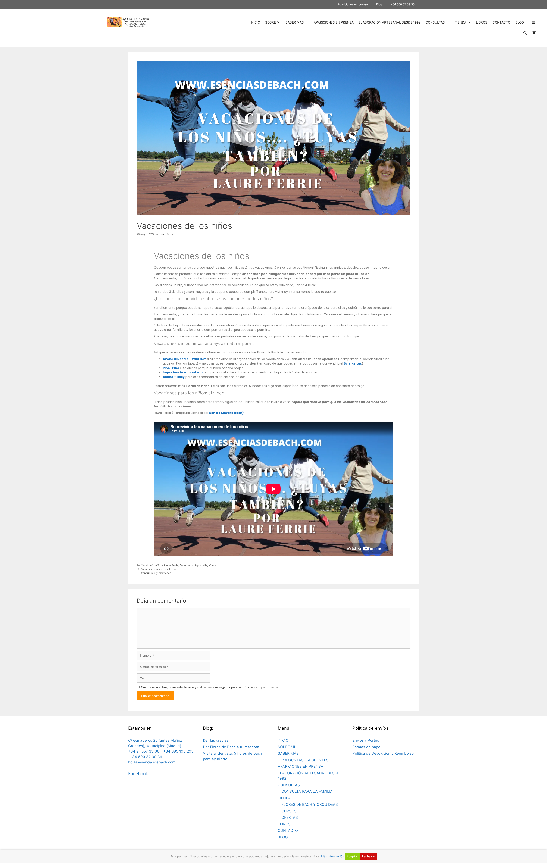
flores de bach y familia (193, 565)
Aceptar (352, 856)
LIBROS (481, 22)
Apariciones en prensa (353, 4)
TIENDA (460, 22)
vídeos (212, 565)
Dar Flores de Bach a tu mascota (231, 747)
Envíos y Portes (366, 740)
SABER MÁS (294, 22)
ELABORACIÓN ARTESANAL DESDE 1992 (390, 22)
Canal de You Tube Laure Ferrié (159, 565)
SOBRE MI (272, 22)
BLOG (519, 22)
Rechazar (368, 856)
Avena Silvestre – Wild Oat (184, 359)
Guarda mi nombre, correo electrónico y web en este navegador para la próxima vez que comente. (210, 687)
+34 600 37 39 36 (403, 4)
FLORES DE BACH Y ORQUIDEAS (309, 804)
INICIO (255, 22)
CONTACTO (501, 22)
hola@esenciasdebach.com (151, 762)
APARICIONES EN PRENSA (334, 22)
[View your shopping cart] (534, 33)
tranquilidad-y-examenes (156, 573)
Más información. (333, 856)
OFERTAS (289, 817)
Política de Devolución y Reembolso (383, 753)
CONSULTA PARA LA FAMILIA (307, 791)
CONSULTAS (435, 22)
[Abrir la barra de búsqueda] (525, 33)
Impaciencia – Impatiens (183, 372)
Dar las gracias (215, 740)
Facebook (138, 773)
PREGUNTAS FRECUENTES (304, 760)
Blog (379, 4)
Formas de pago (366, 747)
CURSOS (289, 811)
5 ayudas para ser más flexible (159, 569)
